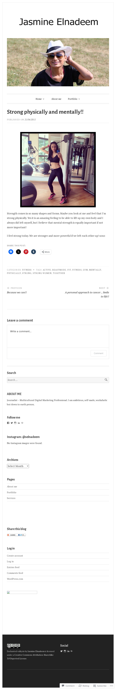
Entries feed (13, 567)
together (59, 273)
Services (11, 498)
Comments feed (15, 572)
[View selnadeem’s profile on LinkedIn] (19, 423)
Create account (15, 555)
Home (39, 98)
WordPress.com (15, 578)
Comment (98, 353)
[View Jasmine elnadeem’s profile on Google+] (72, 651)
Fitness (27, 269)
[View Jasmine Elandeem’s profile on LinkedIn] (68, 651)
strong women (42, 273)
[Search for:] (58, 380)
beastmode (59, 269)
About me (56, 98)
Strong (26, 273)
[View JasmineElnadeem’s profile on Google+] (22, 423)
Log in (10, 561)
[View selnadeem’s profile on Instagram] (15, 423)
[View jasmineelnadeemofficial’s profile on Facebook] (8, 423)
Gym (85, 269)
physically (14, 273)
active (47, 269)
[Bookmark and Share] (16, 535)
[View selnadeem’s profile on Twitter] (12, 423)
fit (69, 269)
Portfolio (72, 98)
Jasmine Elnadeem (36, 651)
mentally (95, 269)
